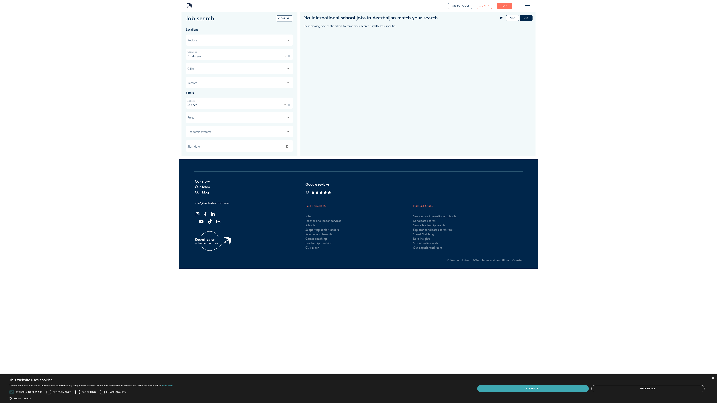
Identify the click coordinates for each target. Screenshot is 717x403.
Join (505, 5)
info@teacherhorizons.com (212, 203)
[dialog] (358, 388)
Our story (202, 181)
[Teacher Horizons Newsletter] (218, 221)
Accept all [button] (533, 388)
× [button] (712, 378)
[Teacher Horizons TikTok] (209, 221)
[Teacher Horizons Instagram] (197, 214)
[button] (91, 398)
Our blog (202, 192)
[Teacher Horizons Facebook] (205, 214)
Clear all (284, 18)
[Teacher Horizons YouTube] (201, 221)
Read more (167, 385)
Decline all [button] (647, 388)
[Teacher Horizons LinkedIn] (212, 214)
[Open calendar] (287, 146)
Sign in (484, 5)
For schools (460, 5)
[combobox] (238, 40)
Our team (202, 187)
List (526, 18)
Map (512, 18)
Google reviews (317, 184)
